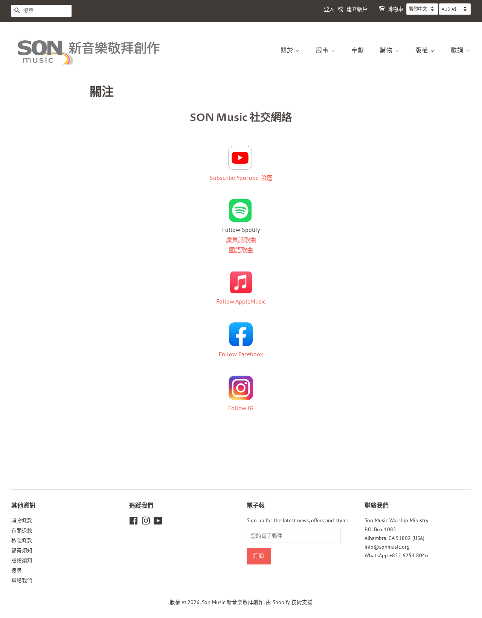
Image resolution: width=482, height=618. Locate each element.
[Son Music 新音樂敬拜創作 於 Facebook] (133, 522)
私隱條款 (21, 540)
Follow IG (240, 408)
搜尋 (16, 570)
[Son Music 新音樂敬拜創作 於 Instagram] (146, 522)
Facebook (250, 354)
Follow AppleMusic (240, 301)
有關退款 (21, 530)
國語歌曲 (241, 250)
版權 (423, 50)
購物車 (395, 9)
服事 (323, 50)
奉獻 (358, 50)
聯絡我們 (21, 580)
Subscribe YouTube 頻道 (241, 177)
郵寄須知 (21, 550)
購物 (387, 50)
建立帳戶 (357, 9)
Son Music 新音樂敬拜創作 (233, 602)
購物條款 (21, 520)
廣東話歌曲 (241, 240)
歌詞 (458, 50)
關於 (288, 50)
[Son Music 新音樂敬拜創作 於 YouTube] (158, 522)
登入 (329, 9)
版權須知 (21, 560)
